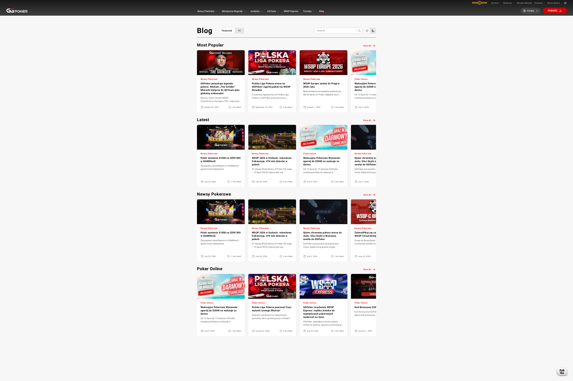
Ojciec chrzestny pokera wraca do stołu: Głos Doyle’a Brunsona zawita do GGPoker (374, 161)
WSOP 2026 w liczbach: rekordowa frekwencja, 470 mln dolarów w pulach (272, 161)
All (239, 30)
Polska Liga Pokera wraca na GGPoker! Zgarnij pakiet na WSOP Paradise (271, 86)
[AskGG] (562, 371)
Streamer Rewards (524, 3)
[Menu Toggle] (565, 3)
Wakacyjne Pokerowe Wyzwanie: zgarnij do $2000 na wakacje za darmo (373, 86)
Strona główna (553, 3)
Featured (227, 30)
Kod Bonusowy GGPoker (368, 307)
